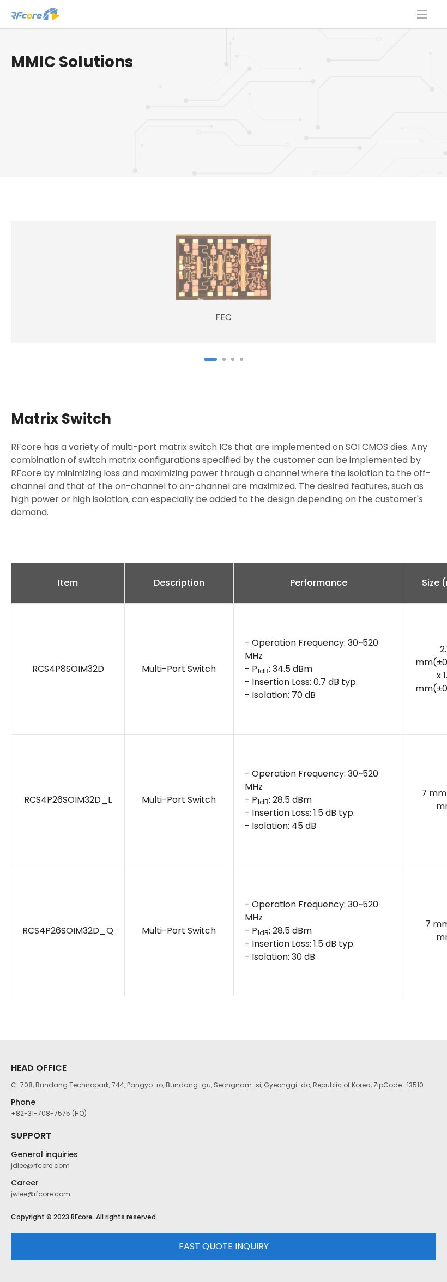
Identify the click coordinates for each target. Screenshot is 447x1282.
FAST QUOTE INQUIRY (224, 1246)
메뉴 (422, 14)
